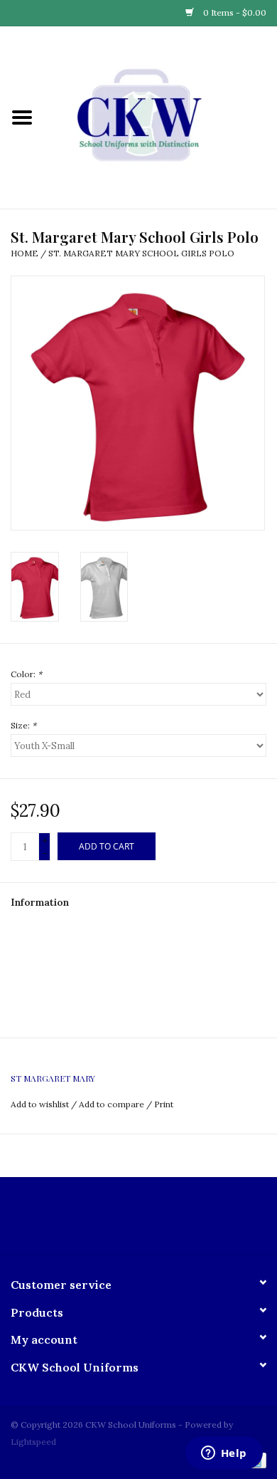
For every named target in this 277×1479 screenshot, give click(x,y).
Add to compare (112, 1104)
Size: (23, 725)
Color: (26, 674)
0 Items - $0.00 (233, 12)
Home (24, 253)
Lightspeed (33, 1441)
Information (40, 902)
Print (163, 1104)
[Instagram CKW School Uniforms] (151, 1220)
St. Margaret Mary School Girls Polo (141, 253)
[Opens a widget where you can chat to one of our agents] (224, 1454)
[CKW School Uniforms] (160, 116)
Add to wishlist (40, 1104)
